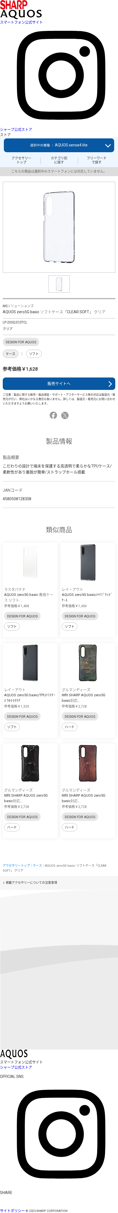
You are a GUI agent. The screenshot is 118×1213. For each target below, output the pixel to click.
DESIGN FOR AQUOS (22, 616)
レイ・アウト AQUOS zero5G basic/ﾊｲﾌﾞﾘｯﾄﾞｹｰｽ (87, 594)
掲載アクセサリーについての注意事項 (31, 883)
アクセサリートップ (21, 160)
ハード (69, 727)
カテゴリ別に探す (59, 160)
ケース (10, 354)
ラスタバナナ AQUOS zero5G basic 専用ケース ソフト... (28, 594)
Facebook (54, 415)
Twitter (66, 415)
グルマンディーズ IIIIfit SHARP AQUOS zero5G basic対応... (83, 695)
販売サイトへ (59, 383)
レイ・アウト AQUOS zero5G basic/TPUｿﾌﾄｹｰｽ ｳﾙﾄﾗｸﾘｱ (29, 695)
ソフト (34, 354)
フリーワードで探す (96, 160)
